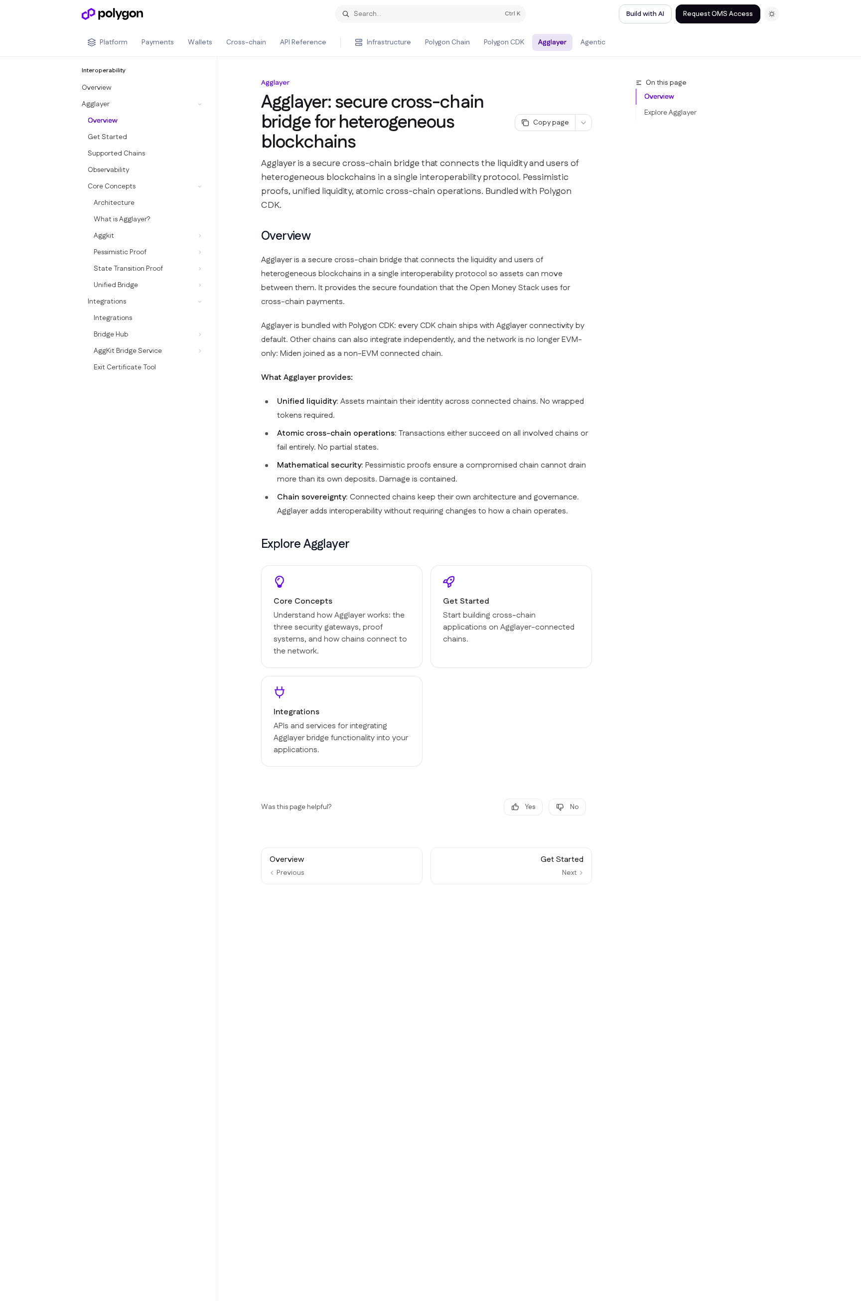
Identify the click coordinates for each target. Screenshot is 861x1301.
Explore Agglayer (670, 113)
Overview (659, 97)
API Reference (303, 42)
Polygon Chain (447, 42)
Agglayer (552, 42)
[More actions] (583, 122)
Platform (114, 42)
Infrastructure (389, 42)
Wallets (200, 42)
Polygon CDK (504, 42)
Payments (158, 42)
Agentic (592, 42)
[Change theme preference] (771, 13)
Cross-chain (246, 42)
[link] (342, 616)
